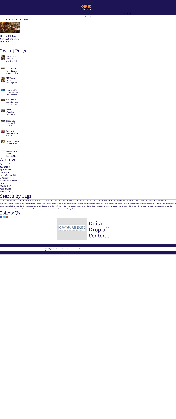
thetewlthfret (128, 206)
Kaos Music (54, 200)
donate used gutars (102, 203)
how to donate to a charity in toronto (98, 206)
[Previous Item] (3, 27)
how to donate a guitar (59, 206)
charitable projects (133, 200)
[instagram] (127, 13)
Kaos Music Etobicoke (65, 200)
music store (114, 206)
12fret (2, 200)
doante (11, 203)
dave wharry (4, 203)
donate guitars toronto (44, 203)
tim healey (137, 206)
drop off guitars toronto (131, 203)
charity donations (151, 200)
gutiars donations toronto (33, 206)
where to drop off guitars (56, 209)
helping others (46, 206)
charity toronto (162, 200)
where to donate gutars (39, 209)
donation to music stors (116, 203)
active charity (89, 200)
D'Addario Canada (23, 200)
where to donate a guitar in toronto (20, 209)
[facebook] (125, 13)
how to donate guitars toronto (77, 206)
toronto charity (169, 206)
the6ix (121, 206)
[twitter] (130, 13)
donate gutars (56, 203)
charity (142, 200)
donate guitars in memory (28, 203)
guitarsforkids (20, 206)
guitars (2, 206)
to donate (144, 206)
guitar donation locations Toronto (150, 203)
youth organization (70, 209)
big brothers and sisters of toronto (104, 200)
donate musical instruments (86, 203)
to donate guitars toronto (156, 206)
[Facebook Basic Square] (1, 217)
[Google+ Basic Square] (7, 217)
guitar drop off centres (169, 203)
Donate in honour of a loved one (40, 200)
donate (17, 203)
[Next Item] (17, 27)
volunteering (4, 209)
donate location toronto (69, 203)
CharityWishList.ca (10, 200)
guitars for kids (10, 206)
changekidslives (121, 200)
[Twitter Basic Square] (4, 217)
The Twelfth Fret (78, 200)
